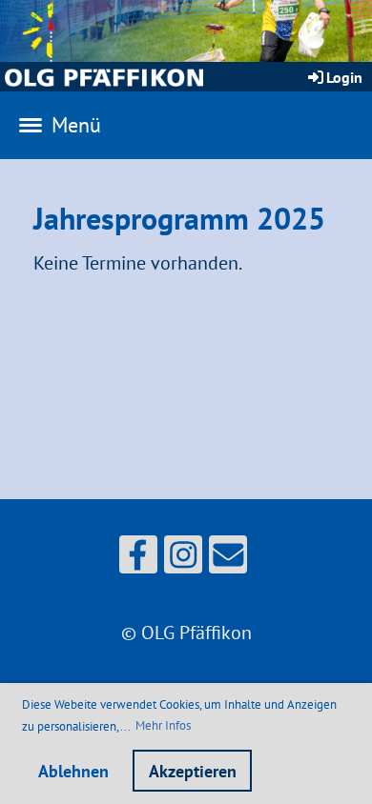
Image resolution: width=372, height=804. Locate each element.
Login (344, 77)
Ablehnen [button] (73, 771)
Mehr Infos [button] (163, 725)
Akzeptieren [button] (193, 771)
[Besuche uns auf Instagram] (183, 559)
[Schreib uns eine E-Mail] (228, 559)
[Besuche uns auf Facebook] (138, 559)
